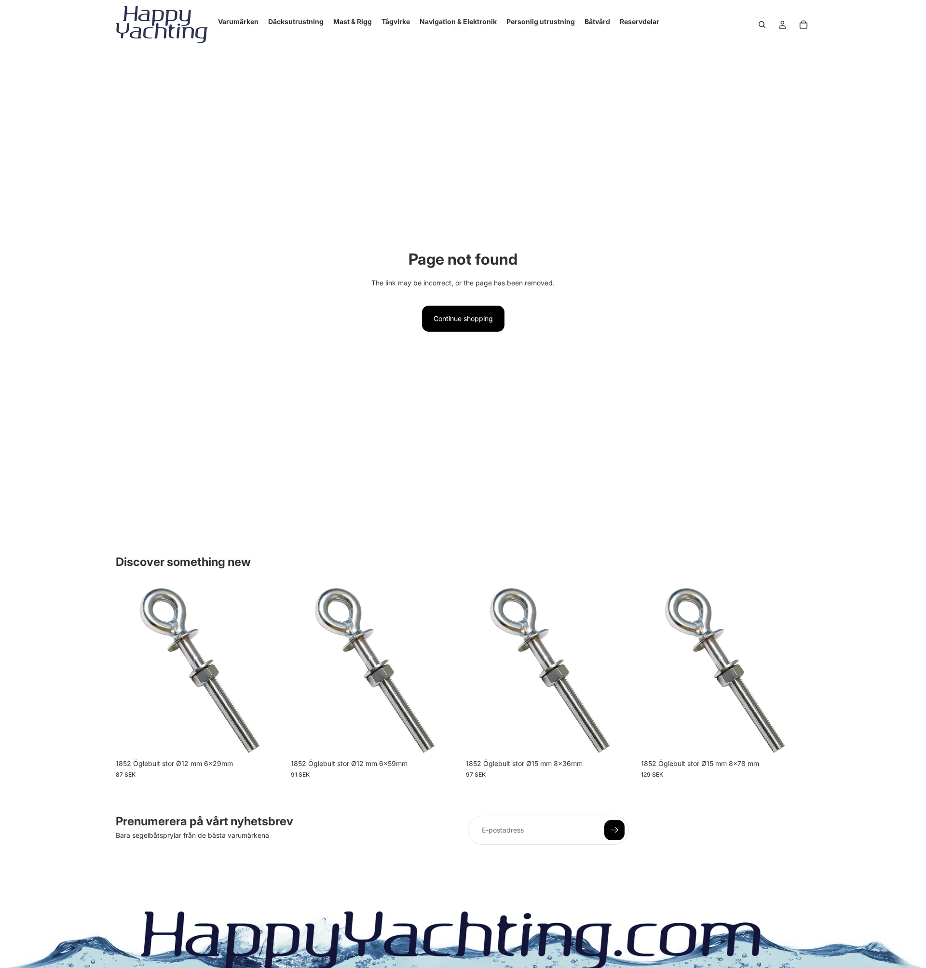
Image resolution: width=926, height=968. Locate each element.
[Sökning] (762, 24)
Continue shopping (463, 318)
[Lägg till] (270, 740)
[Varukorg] (803, 24)
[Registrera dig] (614, 830)
